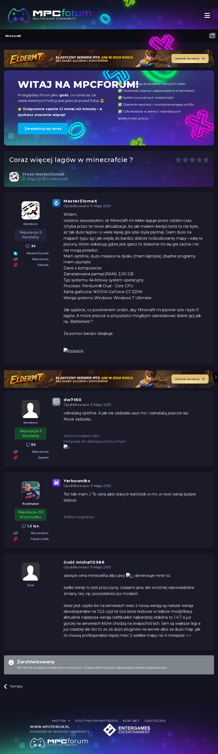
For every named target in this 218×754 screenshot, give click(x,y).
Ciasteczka (155, 721)
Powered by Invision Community (60, 732)
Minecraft (59, 179)
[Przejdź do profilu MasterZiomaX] (14, 177)
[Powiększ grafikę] (130, 575)
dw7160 (72, 399)
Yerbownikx (77, 480)
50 (33, 445)
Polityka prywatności (96, 721)
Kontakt (131, 721)
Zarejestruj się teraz (42, 129)
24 (33, 246)
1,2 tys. (33, 526)
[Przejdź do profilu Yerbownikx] (31, 490)
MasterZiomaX (80, 200)
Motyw (59, 721)
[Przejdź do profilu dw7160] (31, 409)
